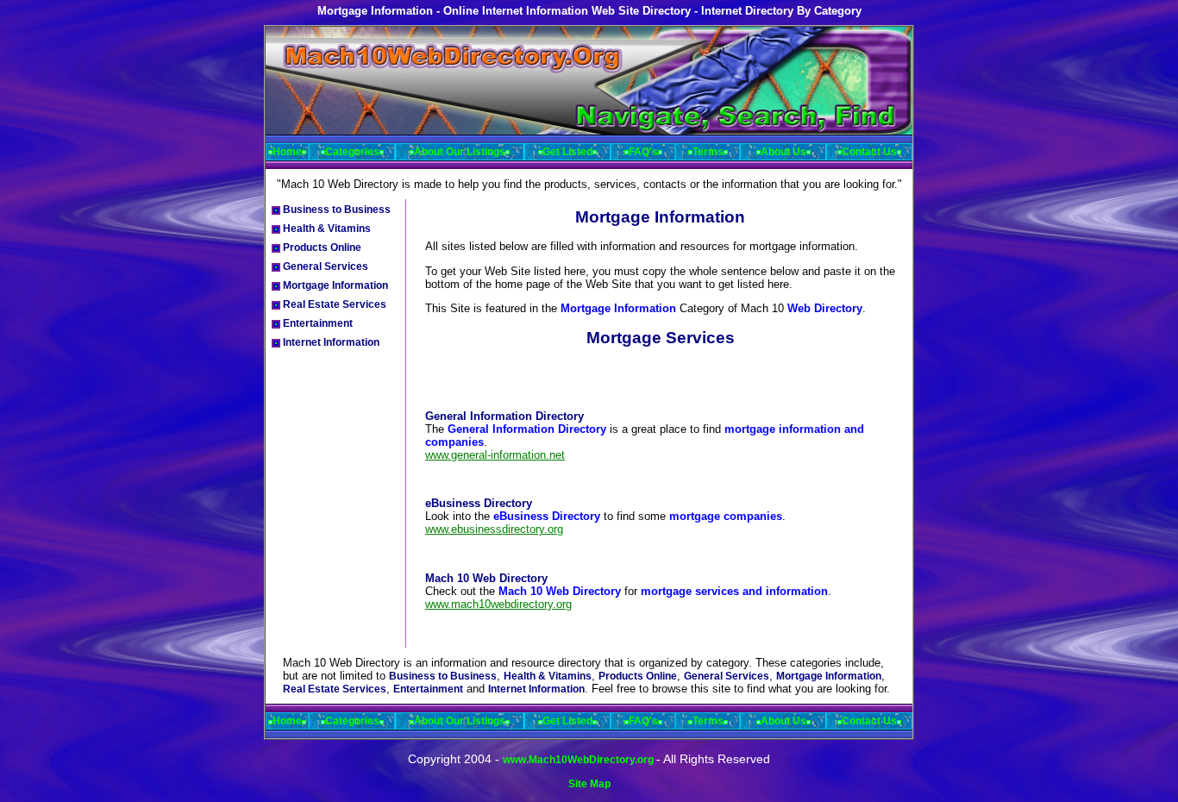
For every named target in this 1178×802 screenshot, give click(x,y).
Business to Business (335, 210)
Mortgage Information (334, 285)
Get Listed (567, 152)
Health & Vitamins (325, 228)
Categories (352, 152)
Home (287, 152)
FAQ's (643, 152)
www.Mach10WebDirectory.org (579, 760)
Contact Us (869, 152)
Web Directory (824, 308)
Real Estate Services (333, 304)
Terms (708, 152)
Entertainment (316, 323)
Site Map (589, 784)
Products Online (320, 247)
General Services (324, 266)
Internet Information (329, 342)
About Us (783, 152)
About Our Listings (459, 152)
